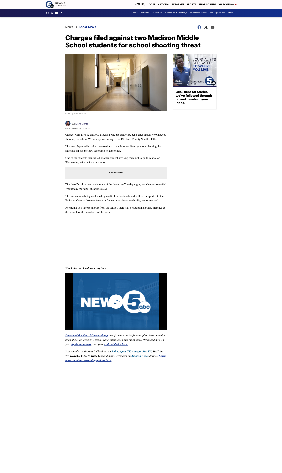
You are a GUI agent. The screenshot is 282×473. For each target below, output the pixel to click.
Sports (191, 4)
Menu (138, 4)
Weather (178, 4)
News (69, 27)
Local (151, 4)
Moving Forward (217, 12)
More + (231, 12)
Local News (87, 27)
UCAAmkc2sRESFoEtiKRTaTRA (57, 13)
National (164, 4)
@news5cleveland (61, 13)
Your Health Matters (199, 12)
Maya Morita (81, 123)
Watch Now (227, 4)
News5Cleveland (48, 13)
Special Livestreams (140, 12)
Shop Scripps (207, 4)
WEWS (52, 13)
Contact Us (157, 12)
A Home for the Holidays (176, 12)
